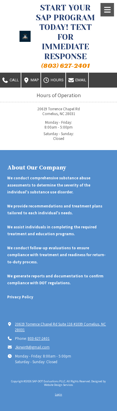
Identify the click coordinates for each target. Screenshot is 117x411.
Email (80, 80)
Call (14, 80)
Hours (57, 80)
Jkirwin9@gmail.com (32, 347)
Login (58, 394)
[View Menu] (107, 9)
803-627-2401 (39, 338)
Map (34, 80)
